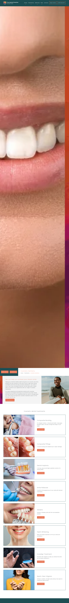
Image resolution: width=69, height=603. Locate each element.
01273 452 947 (61, 2)
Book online (5, 371)
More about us (10, 400)
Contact (46, 2)
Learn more (41, 429)
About (25, 2)
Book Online (53, 2)
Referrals (37, 2)
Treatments (31, 2)
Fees (42, 2)
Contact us (13, 371)
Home (22, 373)
